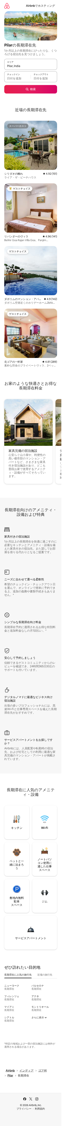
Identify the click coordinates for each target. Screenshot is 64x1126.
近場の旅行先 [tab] (44, 974)
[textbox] (17, 78)
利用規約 (40, 1108)
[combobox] (30, 66)
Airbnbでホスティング (40, 6)
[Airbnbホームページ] (7, 5)
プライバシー (24, 1108)
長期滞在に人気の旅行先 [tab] (18, 974)
